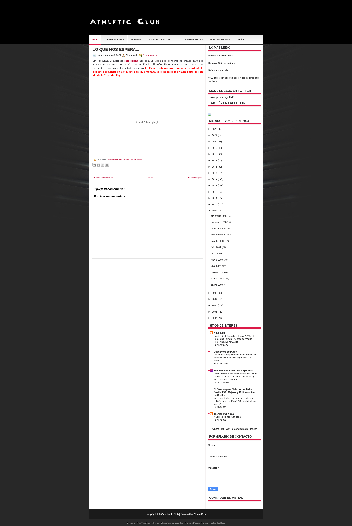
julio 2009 (216, 247)
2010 (215, 204)
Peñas (241, 39)
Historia (136, 39)
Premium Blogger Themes (196, 522)
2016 (215, 166)
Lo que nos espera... (116, 49)
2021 (215, 135)
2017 (215, 160)
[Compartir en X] (102, 165)
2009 (215, 210)
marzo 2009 (217, 272)
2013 (215, 185)
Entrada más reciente (103, 177)
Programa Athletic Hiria (220, 55)
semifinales (124, 159)
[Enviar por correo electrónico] (94, 165)
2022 (215, 129)
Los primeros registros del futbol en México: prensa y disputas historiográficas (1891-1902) (235, 357)
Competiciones (115, 39)
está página (131, 60)
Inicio (95, 39)
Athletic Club (172, 514)
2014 (215, 179)
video (139, 159)
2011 (215, 198)
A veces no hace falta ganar (227, 416)
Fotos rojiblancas (191, 39)
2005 (215, 311)
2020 (215, 141)
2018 (215, 154)
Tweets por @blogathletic (221, 97)
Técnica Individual (224, 413)
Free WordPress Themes (148, 522)
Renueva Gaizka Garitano (221, 63)
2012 (215, 191)
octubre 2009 (218, 228)
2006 (215, 305)
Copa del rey (112, 159)
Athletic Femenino (160, 39)
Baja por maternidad (218, 70)
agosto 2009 (218, 241)
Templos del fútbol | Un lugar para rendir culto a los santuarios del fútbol (235, 372)
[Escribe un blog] (98, 165)
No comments (150, 55)
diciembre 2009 (219, 215)
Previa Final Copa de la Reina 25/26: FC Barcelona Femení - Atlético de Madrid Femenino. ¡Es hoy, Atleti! (234, 338)
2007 (215, 299)
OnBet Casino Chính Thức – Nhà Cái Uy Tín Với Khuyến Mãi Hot (234, 378)
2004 (215, 318)
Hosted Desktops (217, 522)
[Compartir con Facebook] (107, 165)
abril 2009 (216, 266)
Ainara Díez (200, 514)
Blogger (252, 428)
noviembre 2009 (220, 222)
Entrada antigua (195, 177)
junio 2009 (217, 253)
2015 (215, 173)
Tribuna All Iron (220, 39)
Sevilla (133, 159)
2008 (215, 292)
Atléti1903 (219, 333)
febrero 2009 (218, 278)
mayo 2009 (217, 259)
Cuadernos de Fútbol (226, 351)
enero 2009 (217, 284)
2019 (215, 147)
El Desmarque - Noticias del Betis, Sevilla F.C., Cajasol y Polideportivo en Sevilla (234, 392)
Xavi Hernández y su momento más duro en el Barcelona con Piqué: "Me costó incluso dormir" (235, 401)
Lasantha (179, 522)
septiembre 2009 (220, 234)
